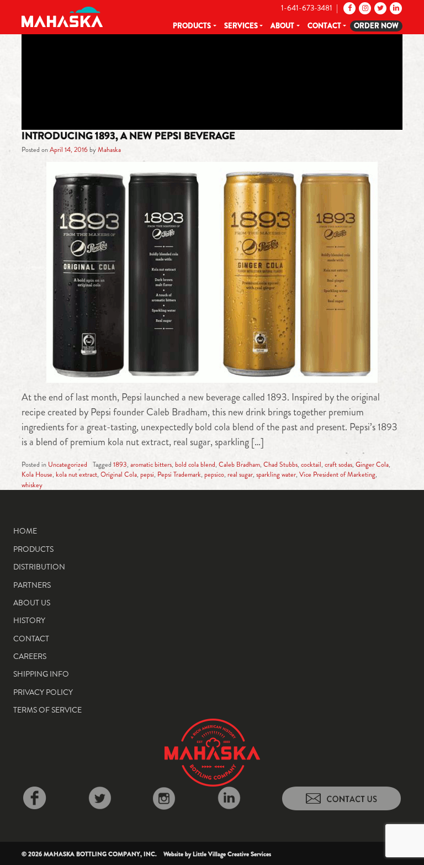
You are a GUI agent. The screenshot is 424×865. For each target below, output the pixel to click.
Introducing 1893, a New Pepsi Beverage (128, 136)
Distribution (39, 566)
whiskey (32, 485)
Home (25, 530)
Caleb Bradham (239, 465)
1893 (120, 465)
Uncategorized (67, 465)
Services (241, 25)
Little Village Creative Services (232, 854)
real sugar (240, 474)
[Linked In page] (395, 7)
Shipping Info (41, 673)
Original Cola (118, 474)
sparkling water (276, 474)
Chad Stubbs (280, 465)
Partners (32, 584)
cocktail (311, 465)
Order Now (376, 25)
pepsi (147, 474)
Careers (29, 656)
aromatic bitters (151, 465)
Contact (324, 25)
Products (192, 25)
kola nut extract (76, 474)
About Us (31, 602)
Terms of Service (47, 709)
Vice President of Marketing (337, 474)
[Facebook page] (349, 7)
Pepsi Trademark (179, 474)
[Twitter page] (379, 7)
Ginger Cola (372, 465)
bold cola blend (195, 465)
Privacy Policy (43, 692)
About (282, 25)
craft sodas (338, 465)
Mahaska (109, 150)
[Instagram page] (364, 7)
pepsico (214, 474)
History (29, 620)
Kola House (37, 474)
